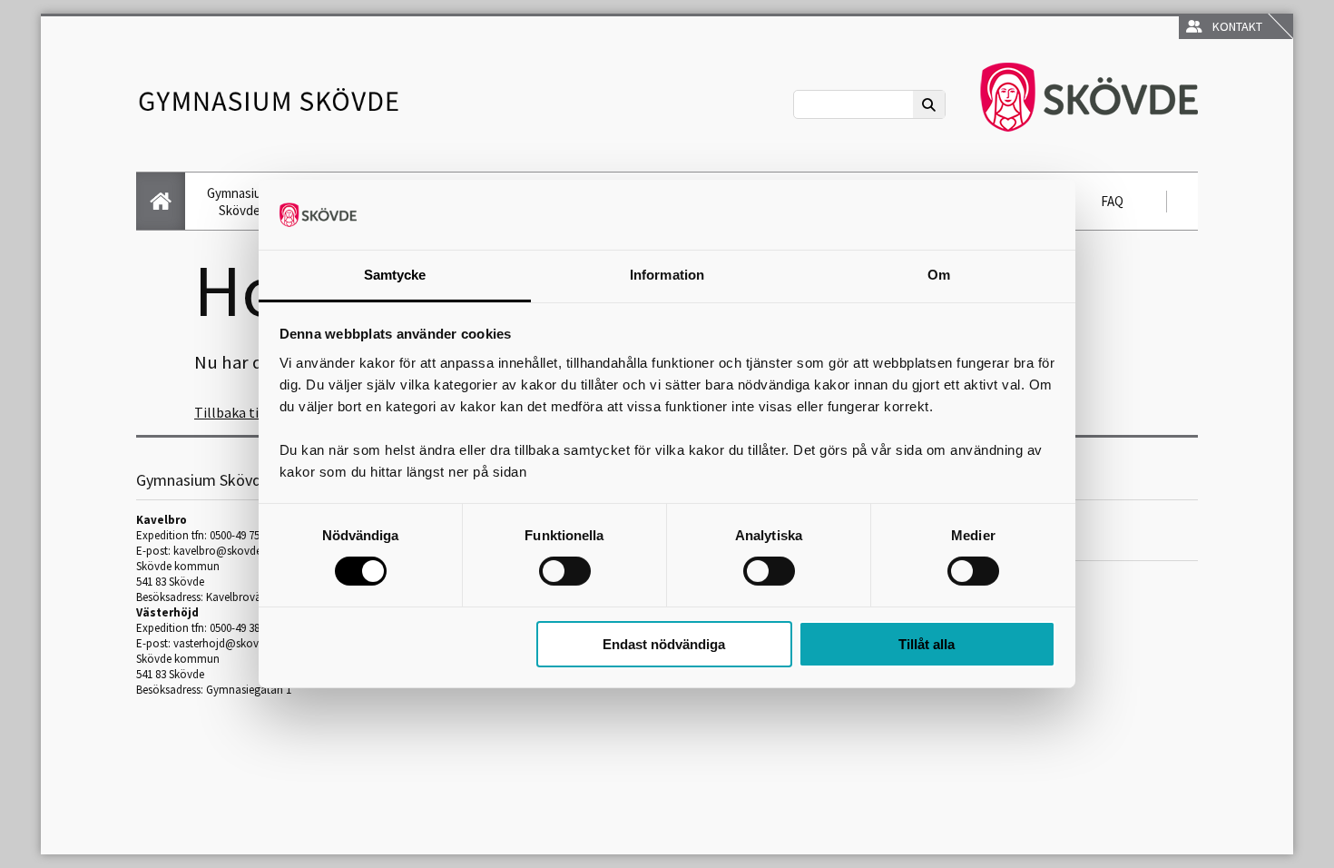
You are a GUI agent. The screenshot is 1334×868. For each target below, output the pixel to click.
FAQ (1112, 201)
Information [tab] (667, 274)
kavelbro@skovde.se (223, 550)
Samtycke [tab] (395, 274)
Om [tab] (938, 274)
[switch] (565, 571)
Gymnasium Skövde (239, 201)
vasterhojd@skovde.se (228, 643)
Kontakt (1234, 26)
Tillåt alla (926, 644)
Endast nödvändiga (664, 644)
